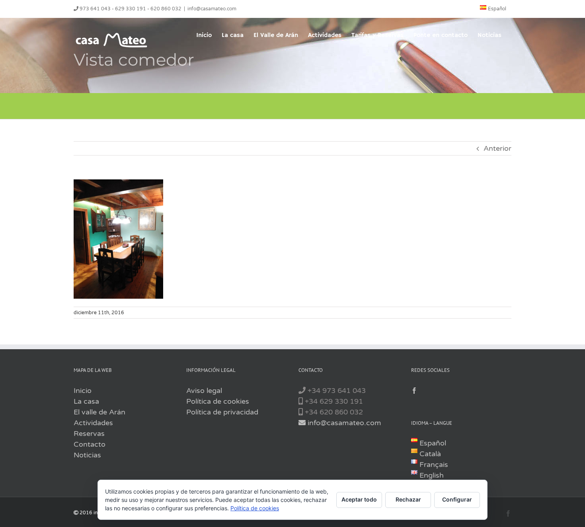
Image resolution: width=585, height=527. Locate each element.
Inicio (83, 390)
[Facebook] (414, 390)
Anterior (497, 148)
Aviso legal (204, 390)
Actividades (93, 422)
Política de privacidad (222, 412)
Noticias (87, 455)
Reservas (89, 433)
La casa (86, 401)
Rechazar (408, 499)
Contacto (89, 444)
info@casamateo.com (211, 9)
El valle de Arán (99, 412)
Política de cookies (217, 401)
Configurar (457, 499)
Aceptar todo (359, 499)
